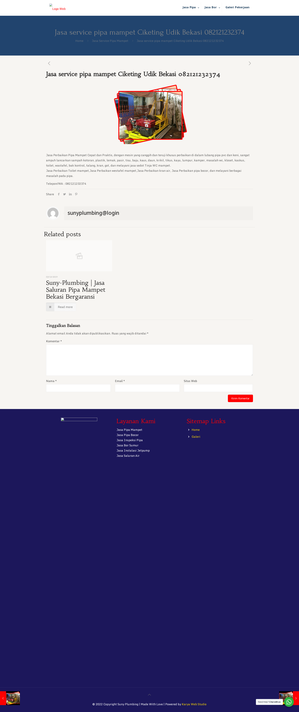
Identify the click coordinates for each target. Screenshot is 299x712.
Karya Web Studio (194, 704)
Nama (51, 381)
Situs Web (190, 381)
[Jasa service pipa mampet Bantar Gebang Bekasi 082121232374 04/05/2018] (10, 698)
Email (120, 381)
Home (79, 40)
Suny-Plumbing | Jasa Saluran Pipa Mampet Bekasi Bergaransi (75, 289)
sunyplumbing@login (93, 212)
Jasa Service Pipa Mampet (110, 40)
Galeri (196, 436)
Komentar (54, 341)
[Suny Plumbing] (57, 8)
